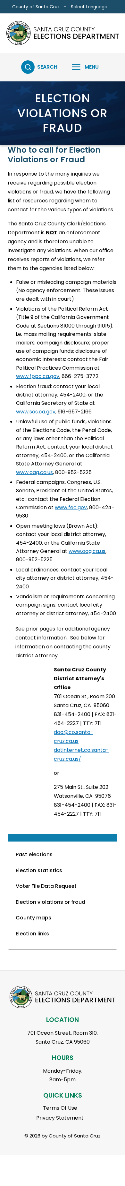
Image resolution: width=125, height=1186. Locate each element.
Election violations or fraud (50, 902)
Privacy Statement (60, 1118)
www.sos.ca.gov (35, 411)
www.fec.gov (71, 507)
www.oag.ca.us (34, 472)
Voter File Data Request (46, 886)
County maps (33, 917)
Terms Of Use (60, 1108)
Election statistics (39, 870)
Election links (32, 933)
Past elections (34, 854)
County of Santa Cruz (36, 7)
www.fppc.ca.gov (37, 376)
